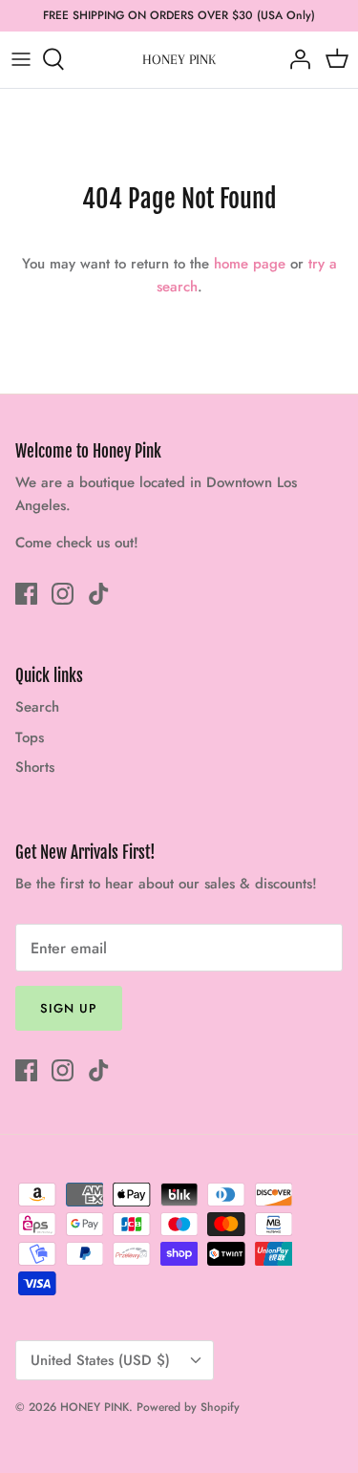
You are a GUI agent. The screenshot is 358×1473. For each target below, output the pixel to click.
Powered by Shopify (188, 1407)
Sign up (68, 1008)
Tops (29, 737)
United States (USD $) (100, 1360)
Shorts (34, 767)
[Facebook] (26, 594)
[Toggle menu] (21, 59)
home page (249, 263)
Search (37, 706)
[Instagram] (63, 594)
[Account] (295, 59)
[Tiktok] (99, 594)
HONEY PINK (94, 1407)
